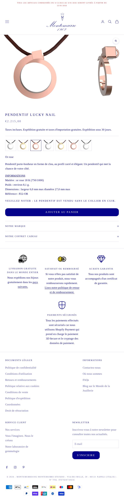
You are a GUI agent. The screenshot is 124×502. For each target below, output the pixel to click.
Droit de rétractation (16, 410)
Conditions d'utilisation (18, 373)
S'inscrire (86, 455)
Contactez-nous (92, 367)
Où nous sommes (92, 373)
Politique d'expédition (17, 398)
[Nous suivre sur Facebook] (6, 467)
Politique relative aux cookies (22, 386)
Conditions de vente (16, 392)
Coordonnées (12, 404)
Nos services (12, 429)
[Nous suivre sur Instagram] (15, 467)
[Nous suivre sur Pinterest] (23, 467)
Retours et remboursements (20, 379)
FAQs (86, 379)
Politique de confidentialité (20, 367)
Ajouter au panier (62, 212)
